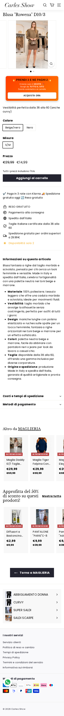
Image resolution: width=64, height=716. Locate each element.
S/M (8, 145)
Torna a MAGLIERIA (34, 573)
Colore (8, 121)
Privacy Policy (11, 657)
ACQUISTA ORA (32, 95)
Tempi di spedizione (16, 652)
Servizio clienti (12, 642)
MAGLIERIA (29, 429)
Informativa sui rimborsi (18, 667)
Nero (30, 127)
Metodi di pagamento (19, 404)
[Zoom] (51, 64)
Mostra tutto (51, 496)
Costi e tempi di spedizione (23, 396)
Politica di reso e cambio (18, 647)
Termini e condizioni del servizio (23, 662)
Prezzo (8, 156)
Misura (8, 138)
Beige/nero (12, 127)
